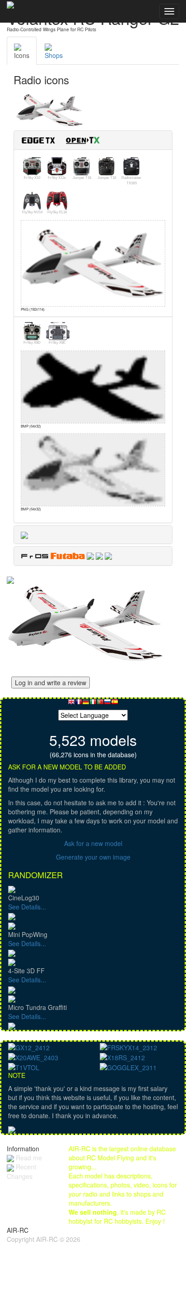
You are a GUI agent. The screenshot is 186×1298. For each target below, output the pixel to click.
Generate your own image (93, 856)
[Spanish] (114, 704)
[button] (64, 139)
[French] (78, 704)
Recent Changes (21, 1171)
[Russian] (107, 704)
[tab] (93, 140)
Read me (28, 1157)
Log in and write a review (50, 682)
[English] (71, 704)
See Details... (27, 906)
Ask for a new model (93, 843)
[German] (85, 704)
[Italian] (93, 704)
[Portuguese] (100, 704)
